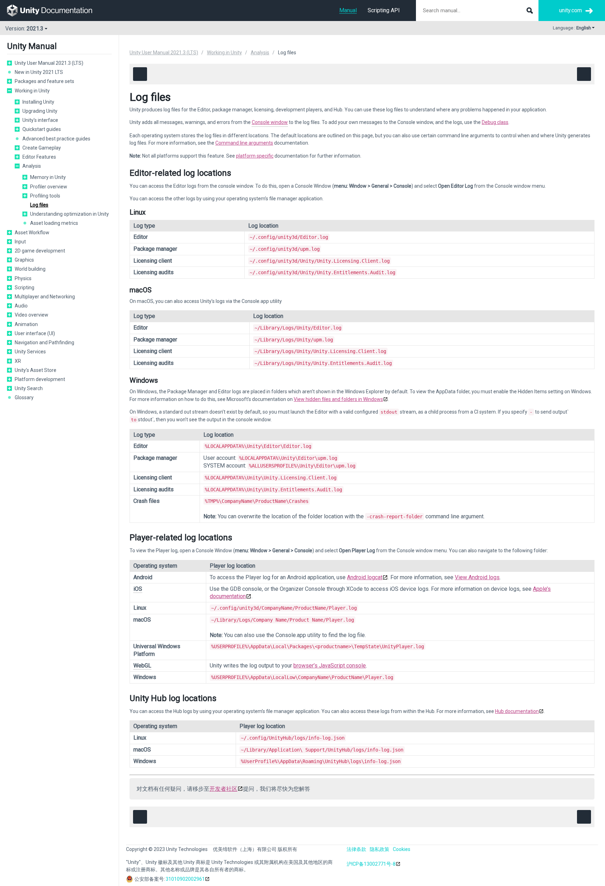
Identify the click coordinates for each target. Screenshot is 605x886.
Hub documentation (517, 711)
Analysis (31, 166)
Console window (270, 122)
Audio (21, 306)
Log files (39, 205)
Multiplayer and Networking (45, 296)
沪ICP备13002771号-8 (371, 864)
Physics (23, 278)
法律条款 (356, 849)
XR (18, 361)
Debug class (495, 122)
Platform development (40, 379)
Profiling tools (45, 196)
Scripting (24, 287)
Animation (26, 324)
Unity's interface (40, 120)
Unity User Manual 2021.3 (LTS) (49, 63)
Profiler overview (48, 186)
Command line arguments (244, 143)
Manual (348, 10)
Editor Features (39, 157)
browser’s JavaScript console (329, 665)
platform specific (254, 156)
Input (20, 241)
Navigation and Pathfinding (44, 342)
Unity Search (29, 388)
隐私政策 (379, 849)
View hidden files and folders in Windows (338, 399)
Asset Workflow (32, 232)
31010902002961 (185, 879)
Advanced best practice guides (56, 138)
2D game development (40, 251)
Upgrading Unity (39, 111)
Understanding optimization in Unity (69, 214)
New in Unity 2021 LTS (39, 72)
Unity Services (30, 351)
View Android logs (477, 577)
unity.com (570, 10)
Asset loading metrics (54, 223)
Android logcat (364, 577)
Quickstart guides (41, 129)
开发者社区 (223, 788)
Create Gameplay (41, 148)
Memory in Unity (48, 177)
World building (30, 269)
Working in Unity (32, 91)
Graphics (24, 260)
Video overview (31, 315)
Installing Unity (38, 102)
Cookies (401, 849)
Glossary (24, 397)
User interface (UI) (35, 333)
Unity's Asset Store (35, 370)
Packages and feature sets (44, 81)
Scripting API (384, 10)
